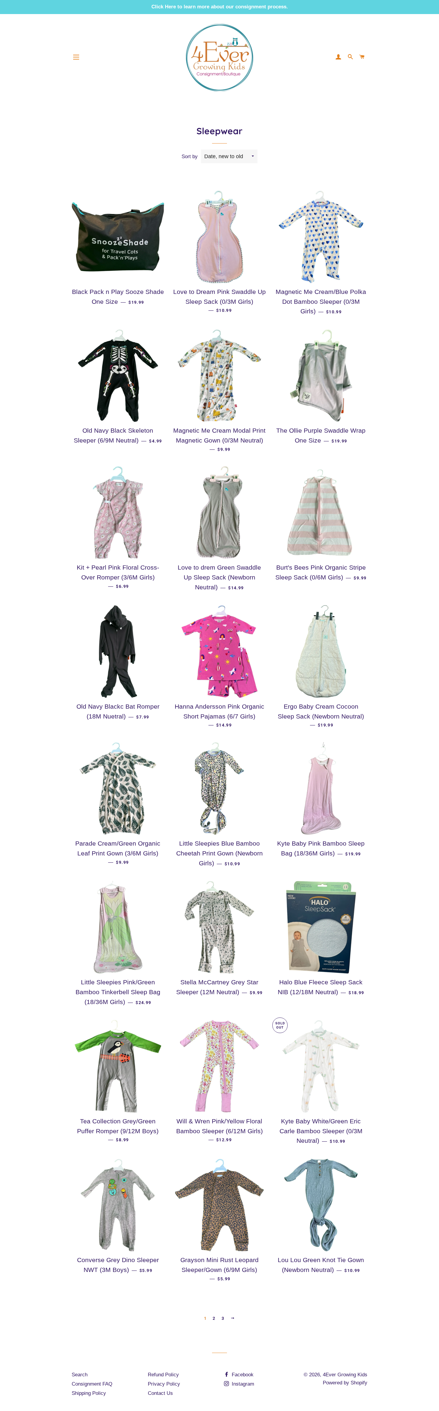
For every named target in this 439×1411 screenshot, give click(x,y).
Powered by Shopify (345, 1383)
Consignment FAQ (92, 1384)
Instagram (242, 1384)
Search (80, 1375)
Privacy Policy (164, 1384)
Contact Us (160, 1393)
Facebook (242, 1375)
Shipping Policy (89, 1393)
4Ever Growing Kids (345, 1375)
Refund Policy (163, 1375)
